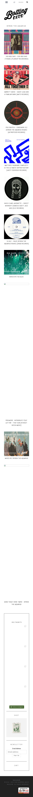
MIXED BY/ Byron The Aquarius (16, 458)
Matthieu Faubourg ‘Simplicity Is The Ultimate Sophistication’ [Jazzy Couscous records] (16, 167)
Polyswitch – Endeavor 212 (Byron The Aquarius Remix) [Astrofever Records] (16, 129)
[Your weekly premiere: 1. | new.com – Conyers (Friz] (16, 675)
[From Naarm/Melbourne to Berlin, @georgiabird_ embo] (16, 655)
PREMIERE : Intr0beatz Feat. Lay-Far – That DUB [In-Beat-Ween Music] (16, 422)
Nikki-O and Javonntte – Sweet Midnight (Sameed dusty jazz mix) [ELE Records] (16, 205)
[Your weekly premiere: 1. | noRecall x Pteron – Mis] (16, 635)
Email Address (16, 748)
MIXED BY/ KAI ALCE (16, 277)
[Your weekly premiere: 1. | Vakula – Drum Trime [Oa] (16, 695)
